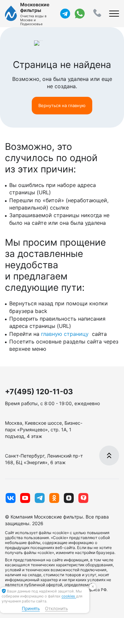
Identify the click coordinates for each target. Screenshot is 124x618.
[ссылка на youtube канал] (25, 498)
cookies (69, 596)
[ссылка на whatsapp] (79, 13)
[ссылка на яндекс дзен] (68, 498)
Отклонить (56, 608)
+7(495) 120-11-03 (39, 391)
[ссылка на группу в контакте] (10, 498)
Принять (31, 608)
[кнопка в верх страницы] (109, 455)
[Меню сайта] (114, 13)
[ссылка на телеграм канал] (65, 13)
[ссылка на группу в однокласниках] (54, 498)
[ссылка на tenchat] (83, 498)
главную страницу (65, 334)
